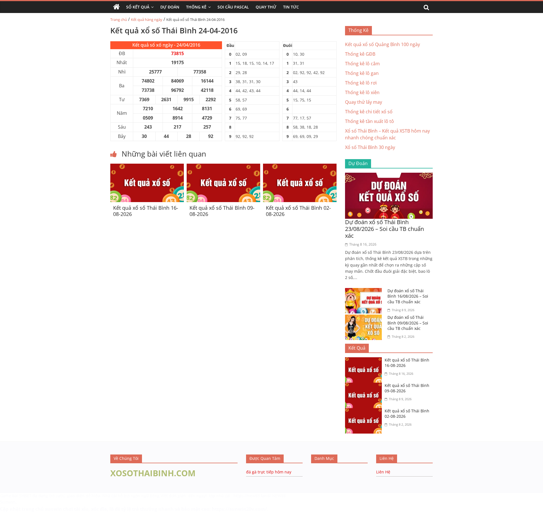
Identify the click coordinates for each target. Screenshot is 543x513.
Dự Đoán (169, 7)
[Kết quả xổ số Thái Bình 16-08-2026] (147, 167)
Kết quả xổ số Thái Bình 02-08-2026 (298, 210)
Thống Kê (196, 7)
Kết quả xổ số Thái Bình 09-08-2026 (222, 210)
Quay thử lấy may (363, 102)
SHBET (25, 495)
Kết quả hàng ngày (146, 19)
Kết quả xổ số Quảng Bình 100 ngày (382, 44)
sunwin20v (241, 509)
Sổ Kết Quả (137, 7)
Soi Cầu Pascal (233, 7)
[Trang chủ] (116, 7)
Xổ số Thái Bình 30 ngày (370, 147)
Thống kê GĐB (360, 54)
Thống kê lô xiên (362, 92)
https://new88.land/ (252, 495)
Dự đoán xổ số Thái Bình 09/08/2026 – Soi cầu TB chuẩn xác (407, 323)
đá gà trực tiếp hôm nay (268, 472)
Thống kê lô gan (362, 73)
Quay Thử (266, 7)
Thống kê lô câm (362, 63)
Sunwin (8, 502)
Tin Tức (291, 7)
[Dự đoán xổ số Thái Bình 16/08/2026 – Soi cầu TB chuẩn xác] (365, 291)
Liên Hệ (383, 472)
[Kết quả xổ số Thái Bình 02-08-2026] (300, 167)
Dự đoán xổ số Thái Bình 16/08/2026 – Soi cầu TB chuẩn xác (407, 296)
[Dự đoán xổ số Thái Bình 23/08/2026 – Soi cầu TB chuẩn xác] (389, 176)
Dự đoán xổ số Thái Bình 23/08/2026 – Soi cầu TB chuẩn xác (384, 228)
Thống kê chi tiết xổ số (369, 112)
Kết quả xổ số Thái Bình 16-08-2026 (145, 210)
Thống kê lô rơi (361, 83)
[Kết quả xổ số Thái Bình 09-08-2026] (223, 167)
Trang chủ (118, 19)
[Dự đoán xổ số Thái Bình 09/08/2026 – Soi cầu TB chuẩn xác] (365, 318)
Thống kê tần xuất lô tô (369, 121)
